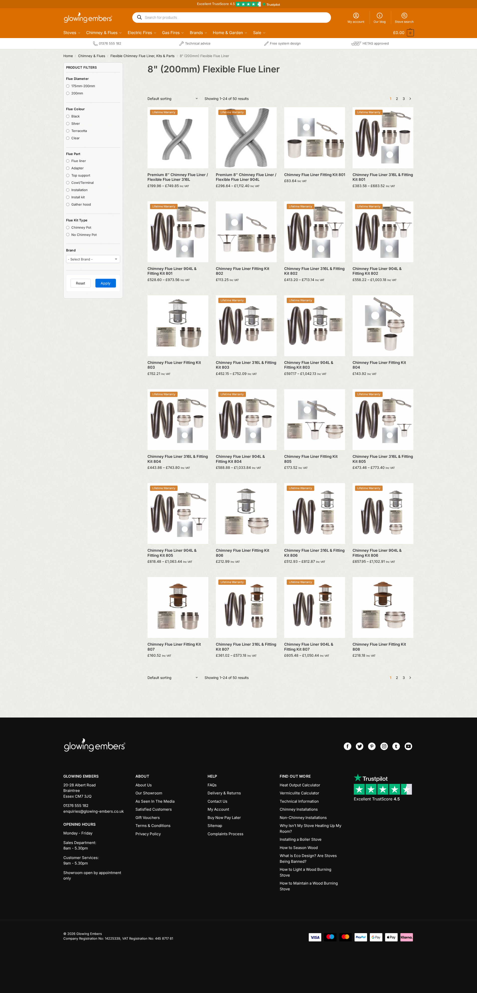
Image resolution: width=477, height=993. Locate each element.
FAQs (212, 785)
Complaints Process (225, 833)
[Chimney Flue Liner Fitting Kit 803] (177, 325)
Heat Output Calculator (300, 785)
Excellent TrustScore (377, 798)
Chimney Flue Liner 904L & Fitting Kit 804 (240, 459)
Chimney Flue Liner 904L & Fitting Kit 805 (172, 553)
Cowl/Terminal (82, 183)
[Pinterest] (372, 746)
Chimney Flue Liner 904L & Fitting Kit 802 (377, 271)
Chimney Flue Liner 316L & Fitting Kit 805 (383, 459)
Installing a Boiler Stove (301, 839)
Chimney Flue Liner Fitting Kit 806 (242, 553)
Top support (80, 175)
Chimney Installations (299, 809)
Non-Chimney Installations (303, 817)
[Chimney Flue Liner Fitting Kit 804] (383, 325)
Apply (105, 283)
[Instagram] (384, 746)
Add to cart (314, 191)
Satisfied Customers (153, 809)
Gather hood (81, 204)
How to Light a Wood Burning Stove (305, 872)
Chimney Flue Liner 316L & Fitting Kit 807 (246, 647)
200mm (77, 93)
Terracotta (79, 131)
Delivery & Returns (224, 793)
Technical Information (299, 801)
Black (75, 116)
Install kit (78, 197)
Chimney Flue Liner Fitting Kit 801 (314, 174)
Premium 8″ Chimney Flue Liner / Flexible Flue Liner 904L (246, 177)
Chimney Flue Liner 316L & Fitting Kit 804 (177, 459)
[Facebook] (347, 746)
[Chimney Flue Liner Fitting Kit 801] (314, 137)
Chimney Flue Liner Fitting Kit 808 (379, 647)
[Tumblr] (396, 746)
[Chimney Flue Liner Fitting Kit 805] (314, 419)
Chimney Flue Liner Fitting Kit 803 (174, 365)
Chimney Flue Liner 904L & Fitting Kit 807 (308, 647)
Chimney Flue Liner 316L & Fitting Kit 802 (314, 271)
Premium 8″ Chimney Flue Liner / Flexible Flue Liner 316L (177, 177)
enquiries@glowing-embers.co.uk (93, 811)
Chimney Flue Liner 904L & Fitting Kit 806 (377, 553)
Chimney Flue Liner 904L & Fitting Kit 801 (172, 271)
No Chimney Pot (84, 235)
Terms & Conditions (153, 825)
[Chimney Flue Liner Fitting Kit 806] (246, 513)
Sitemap (215, 825)
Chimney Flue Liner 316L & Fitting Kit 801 (383, 177)
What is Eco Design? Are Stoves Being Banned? (308, 858)
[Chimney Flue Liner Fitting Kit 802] (246, 231)
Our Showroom (148, 793)
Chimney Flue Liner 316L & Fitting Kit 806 (314, 553)
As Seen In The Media (155, 801)
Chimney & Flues (91, 56)
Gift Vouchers (147, 817)
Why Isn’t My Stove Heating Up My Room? (310, 828)
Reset (80, 283)
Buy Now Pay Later (224, 817)
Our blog (380, 22)
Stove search (404, 22)
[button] (400, 32)
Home (68, 56)
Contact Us (217, 801)
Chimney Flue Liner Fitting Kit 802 (242, 271)
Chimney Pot (81, 227)
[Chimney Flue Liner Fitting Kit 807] (177, 607)
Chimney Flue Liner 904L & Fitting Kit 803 (308, 365)
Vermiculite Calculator (299, 793)
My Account (218, 809)
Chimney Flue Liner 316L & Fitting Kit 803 (246, 365)
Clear (75, 138)
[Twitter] (359, 746)
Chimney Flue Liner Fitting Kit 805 (311, 459)
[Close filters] (124, 65)
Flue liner (78, 161)
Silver (75, 123)
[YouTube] (408, 746)
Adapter (77, 168)
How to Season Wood (299, 847)
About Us (143, 785)
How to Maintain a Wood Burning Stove (309, 886)
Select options (178, 196)
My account (356, 22)
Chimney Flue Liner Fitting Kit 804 (379, 365)
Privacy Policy (148, 833)
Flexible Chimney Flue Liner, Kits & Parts (142, 56)
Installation (79, 190)
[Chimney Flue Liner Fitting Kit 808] (383, 607)
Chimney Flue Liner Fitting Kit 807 (174, 647)
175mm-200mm (83, 86)
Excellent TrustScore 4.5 (216, 4)
